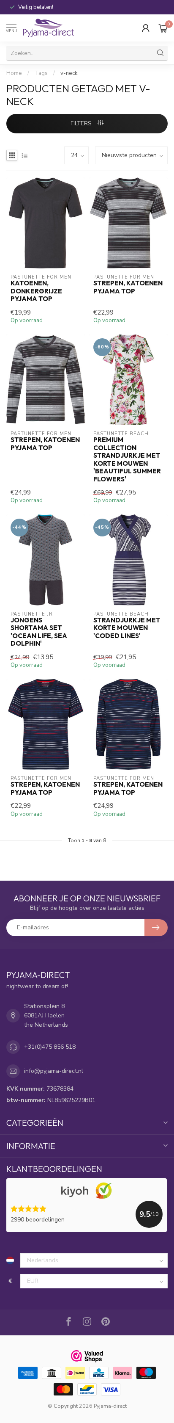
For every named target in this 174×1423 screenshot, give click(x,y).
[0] (163, 27)
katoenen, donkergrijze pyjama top (36, 291)
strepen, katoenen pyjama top (128, 287)
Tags (41, 73)
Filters (82, 123)
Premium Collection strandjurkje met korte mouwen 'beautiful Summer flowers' (127, 459)
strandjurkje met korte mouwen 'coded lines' (126, 628)
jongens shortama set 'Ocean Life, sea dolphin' (39, 631)
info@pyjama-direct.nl (53, 1071)
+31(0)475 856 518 (50, 1047)
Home (14, 73)
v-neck (69, 73)
